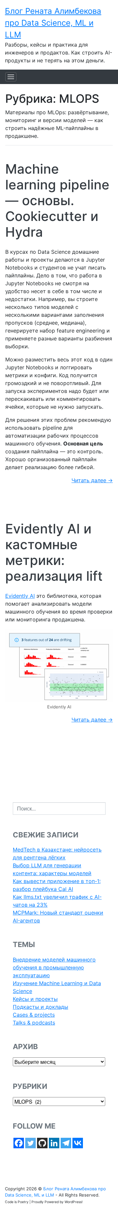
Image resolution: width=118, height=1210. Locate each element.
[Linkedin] (54, 1143)
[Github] (42, 1143)
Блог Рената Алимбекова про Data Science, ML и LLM (53, 22)
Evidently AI (20, 596)
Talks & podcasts (34, 1022)
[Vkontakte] (77, 1143)
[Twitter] (30, 1143)
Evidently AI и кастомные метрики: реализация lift (54, 552)
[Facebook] (18, 1143)
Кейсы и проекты (35, 999)
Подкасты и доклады (40, 1007)
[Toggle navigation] (10, 76)
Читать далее (92, 480)
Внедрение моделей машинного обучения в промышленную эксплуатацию (54, 967)
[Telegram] (66, 1143)
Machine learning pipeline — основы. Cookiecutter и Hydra (57, 200)
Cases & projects (34, 1014)
